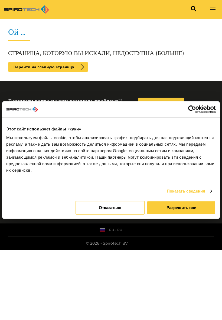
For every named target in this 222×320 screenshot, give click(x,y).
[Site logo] (26, 9)
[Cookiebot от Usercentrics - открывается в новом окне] (192, 109)
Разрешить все (181, 207)
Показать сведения (186, 191)
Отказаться (110, 207)
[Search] (193, 9)
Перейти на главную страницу (44, 67)
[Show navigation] (212, 9)
